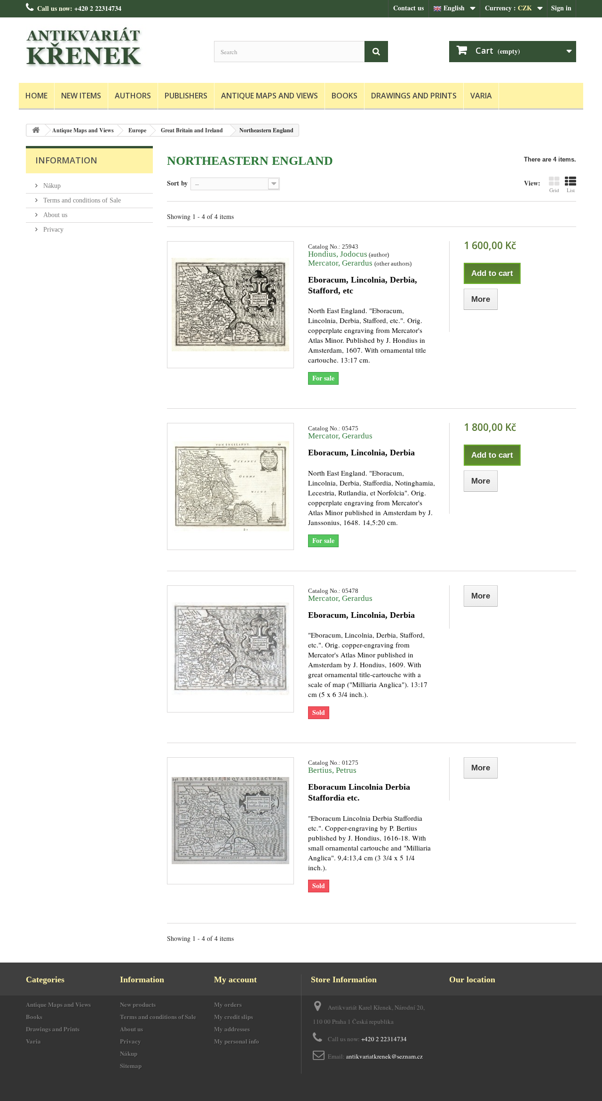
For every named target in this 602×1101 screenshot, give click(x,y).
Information (66, 160)
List (571, 190)
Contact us (408, 8)
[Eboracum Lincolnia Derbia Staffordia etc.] (230, 821)
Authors (133, 95)
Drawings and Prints (414, 95)
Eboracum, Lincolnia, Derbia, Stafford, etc (362, 285)
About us (54, 215)
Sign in (561, 8)
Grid (554, 190)
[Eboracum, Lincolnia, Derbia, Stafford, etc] (230, 305)
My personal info (236, 1040)
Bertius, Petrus (332, 770)
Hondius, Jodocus (337, 254)
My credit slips (233, 1016)
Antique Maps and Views (269, 95)
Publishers (186, 95)
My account (235, 979)
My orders (228, 1004)
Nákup (51, 185)
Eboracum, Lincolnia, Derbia (361, 452)
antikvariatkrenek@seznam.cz (384, 1056)
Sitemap (131, 1065)
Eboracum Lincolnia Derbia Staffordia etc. (359, 792)
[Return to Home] (36, 130)
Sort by (177, 182)
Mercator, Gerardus (341, 263)
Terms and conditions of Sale (81, 200)
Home (36, 95)
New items (81, 95)
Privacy (52, 229)
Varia (481, 95)
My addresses (232, 1028)
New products (138, 1004)
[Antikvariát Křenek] (113, 47)
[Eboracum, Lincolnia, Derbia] (230, 486)
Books (344, 95)
